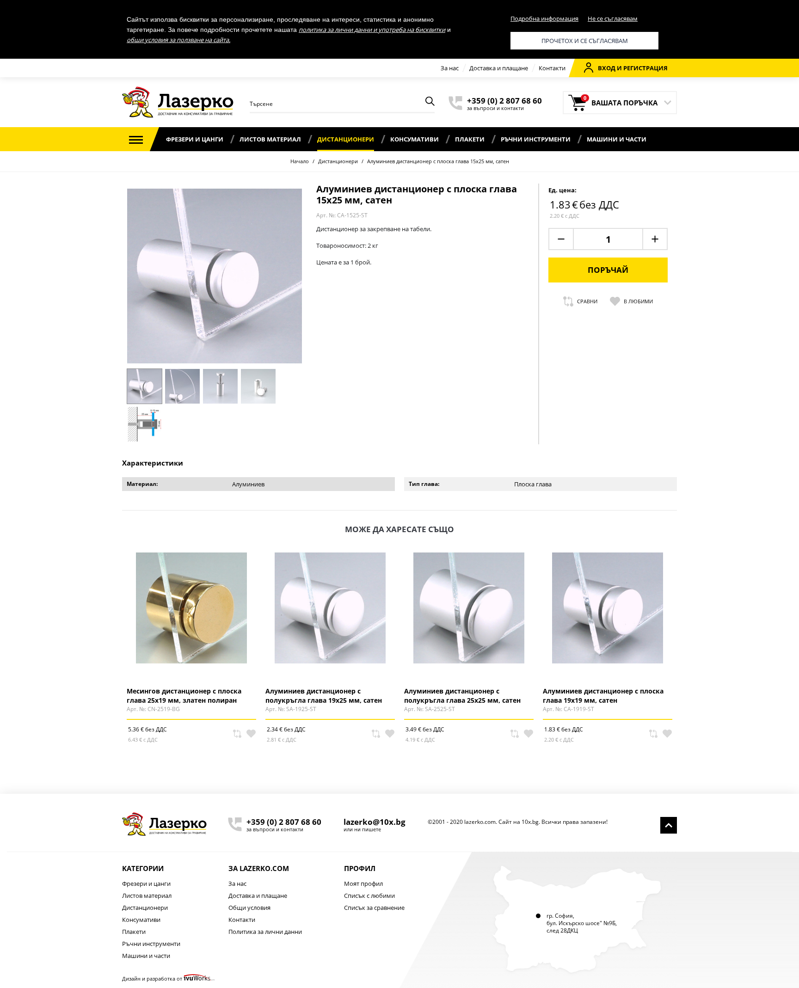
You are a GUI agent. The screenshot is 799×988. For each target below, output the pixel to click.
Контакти (552, 68)
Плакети (470, 139)
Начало (299, 161)
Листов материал (270, 139)
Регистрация (645, 68)
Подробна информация (544, 18)
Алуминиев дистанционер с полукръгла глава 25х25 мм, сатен (462, 695)
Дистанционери (345, 139)
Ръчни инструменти (536, 139)
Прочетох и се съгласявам (584, 41)
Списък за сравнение (374, 907)
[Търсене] (430, 103)
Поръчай (608, 269)
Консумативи (414, 139)
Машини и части (616, 139)
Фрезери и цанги (194, 139)
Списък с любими (369, 895)
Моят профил (363, 883)
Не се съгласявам (613, 18)
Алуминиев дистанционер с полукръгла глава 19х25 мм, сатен (323, 695)
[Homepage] (164, 824)
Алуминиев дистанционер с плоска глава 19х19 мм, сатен (603, 695)
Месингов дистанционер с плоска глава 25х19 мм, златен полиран (184, 695)
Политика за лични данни (265, 931)
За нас (450, 68)
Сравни (587, 301)
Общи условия (249, 907)
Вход (606, 68)
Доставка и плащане (498, 68)
